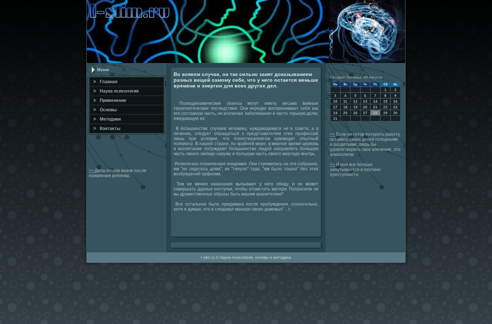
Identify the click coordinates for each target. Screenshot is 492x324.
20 (365, 107)
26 (355, 113)
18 (345, 107)
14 (375, 101)
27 (365, 113)
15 (385, 101)
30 (395, 113)
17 (335, 107)
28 (375, 113)
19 (355, 107)
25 (345, 113)
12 (355, 101)
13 (365, 101)
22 (385, 107)
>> (92, 170)
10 (335, 101)
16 (395, 101)
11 (345, 101)
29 (385, 113)
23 (395, 107)
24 (335, 113)
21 (375, 107)
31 (335, 119)
